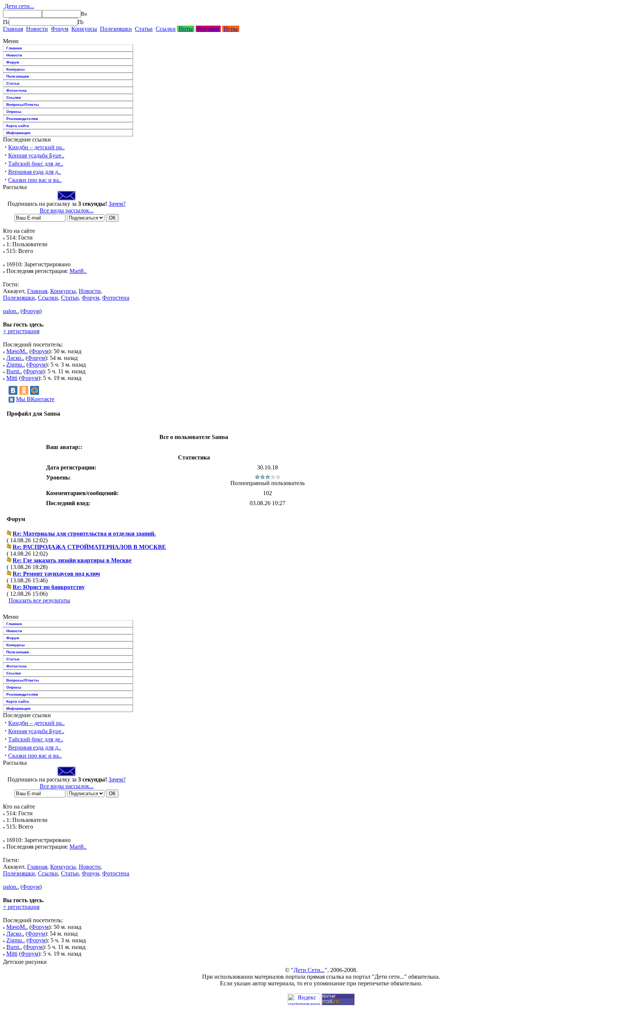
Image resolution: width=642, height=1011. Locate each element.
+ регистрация (21, 331)
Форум (59, 29)
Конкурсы (84, 29)
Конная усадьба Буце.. (36, 155)
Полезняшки (116, 29)
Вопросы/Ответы (22, 105)
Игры (231, 29)
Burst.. (14, 371)
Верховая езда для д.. (34, 172)
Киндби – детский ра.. (36, 147)
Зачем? (117, 204)
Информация (18, 133)
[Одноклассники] (23, 390)
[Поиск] (6, 22)
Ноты (186, 29)
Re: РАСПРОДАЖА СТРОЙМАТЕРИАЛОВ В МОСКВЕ (89, 547)
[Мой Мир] (34, 390)
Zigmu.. (15, 364)
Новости (37, 29)
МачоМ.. (17, 351)
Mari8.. (78, 271)
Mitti (11, 378)
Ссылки (166, 29)
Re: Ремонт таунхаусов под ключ (56, 573)
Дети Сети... (309, 970)
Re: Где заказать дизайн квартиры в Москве (72, 560)
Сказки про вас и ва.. (35, 180)
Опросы (14, 112)
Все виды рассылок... (67, 210)
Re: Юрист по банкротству (49, 587)
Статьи (144, 29)
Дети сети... (18, 6)
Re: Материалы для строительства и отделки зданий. (84, 533)
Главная (13, 29)
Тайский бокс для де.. (35, 163)
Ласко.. (15, 358)
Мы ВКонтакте (35, 399)
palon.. (11, 311)
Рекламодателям (22, 119)
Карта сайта (17, 126)
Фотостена (16, 90)
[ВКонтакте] (13, 390)
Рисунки (208, 29)
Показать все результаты (39, 600)
